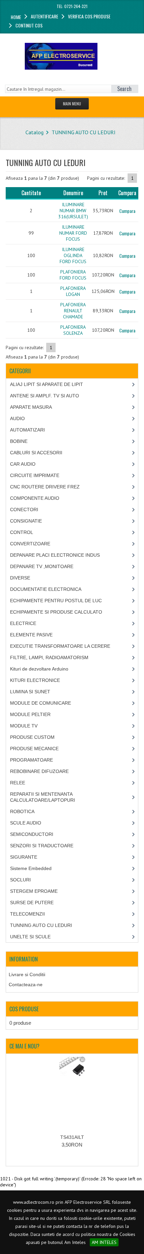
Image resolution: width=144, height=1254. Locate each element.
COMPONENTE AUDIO (34, 498)
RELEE (17, 782)
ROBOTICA (22, 811)
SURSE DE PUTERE (32, 902)
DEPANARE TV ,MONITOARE (41, 566)
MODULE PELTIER (30, 714)
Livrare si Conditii (27, 974)
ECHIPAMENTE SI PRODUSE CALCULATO (56, 612)
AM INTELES (104, 1242)
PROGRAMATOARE (31, 760)
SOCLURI (20, 879)
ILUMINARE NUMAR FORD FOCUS (73, 233)
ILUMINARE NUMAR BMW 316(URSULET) (73, 211)
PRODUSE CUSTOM (32, 737)
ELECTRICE (23, 623)
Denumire (73, 193)
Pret (102, 193)
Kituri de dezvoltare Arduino (39, 669)
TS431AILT (72, 1137)
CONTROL (21, 532)
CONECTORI (24, 509)
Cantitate (31, 193)
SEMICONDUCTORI (31, 834)
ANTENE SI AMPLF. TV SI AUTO (44, 395)
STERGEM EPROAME (34, 891)
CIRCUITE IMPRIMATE (34, 475)
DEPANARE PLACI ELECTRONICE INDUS (55, 555)
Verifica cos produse (89, 16)
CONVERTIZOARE (30, 543)
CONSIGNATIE (26, 521)
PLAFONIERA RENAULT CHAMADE (73, 311)
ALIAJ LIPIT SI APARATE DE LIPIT (46, 384)
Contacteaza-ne (26, 984)
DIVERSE (20, 577)
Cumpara (127, 210)
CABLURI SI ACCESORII (36, 452)
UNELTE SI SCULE (30, 936)
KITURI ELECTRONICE (35, 680)
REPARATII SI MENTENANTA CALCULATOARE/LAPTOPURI (42, 797)
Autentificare (44, 16)
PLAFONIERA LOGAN (73, 291)
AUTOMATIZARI (27, 430)
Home (16, 16)
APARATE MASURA (31, 407)
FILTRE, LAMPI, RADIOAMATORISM (49, 657)
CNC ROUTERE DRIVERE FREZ (45, 486)
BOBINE (18, 441)
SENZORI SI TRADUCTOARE (41, 845)
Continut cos (29, 25)
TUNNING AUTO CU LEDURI (84, 132)
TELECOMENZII (27, 914)
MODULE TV (24, 725)
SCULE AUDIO (25, 823)
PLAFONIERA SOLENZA (73, 330)
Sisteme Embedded (31, 868)
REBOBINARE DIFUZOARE (39, 771)
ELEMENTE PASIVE (31, 634)
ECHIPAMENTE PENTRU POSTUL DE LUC (56, 600)
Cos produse (24, 1009)
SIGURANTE (23, 857)
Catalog (34, 132)
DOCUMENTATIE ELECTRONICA (45, 589)
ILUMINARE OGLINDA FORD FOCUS (73, 255)
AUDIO (17, 418)
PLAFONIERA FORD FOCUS (73, 275)
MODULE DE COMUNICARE (40, 703)
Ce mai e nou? (24, 1046)
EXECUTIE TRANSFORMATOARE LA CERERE (60, 646)
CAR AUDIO (22, 464)
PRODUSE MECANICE (34, 748)
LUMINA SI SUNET (30, 691)
